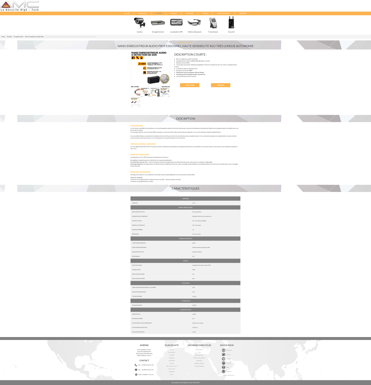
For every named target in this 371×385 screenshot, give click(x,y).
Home (3, 36)
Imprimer (220, 85)
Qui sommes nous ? (223, 13)
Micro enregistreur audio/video (34, 36)
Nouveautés (143, 13)
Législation (242, 13)
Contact (205, 13)
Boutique (174, 13)
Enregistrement (18, 36)
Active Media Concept (186, 382)
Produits (159, 13)
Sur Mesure (190, 13)
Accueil (127, 13)
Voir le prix (189, 85)
